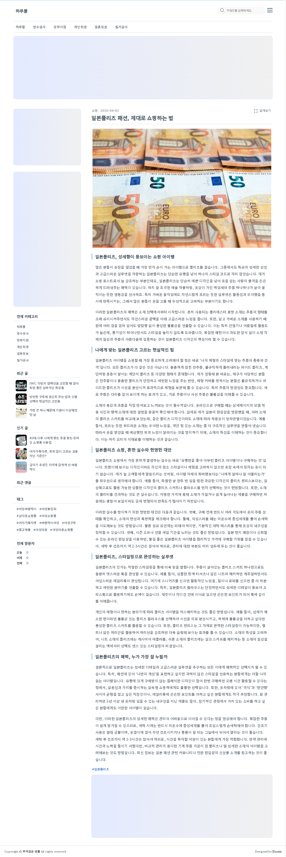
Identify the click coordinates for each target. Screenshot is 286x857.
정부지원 (59, 26)
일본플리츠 (101, 769)
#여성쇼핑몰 (47, 515)
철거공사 (121, 26)
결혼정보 (101, 26)
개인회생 (80, 26)
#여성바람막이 (26, 509)
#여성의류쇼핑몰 (61, 529)
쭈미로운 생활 (31, 851)
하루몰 (22, 11)
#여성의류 (40, 529)
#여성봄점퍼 (47, 509)
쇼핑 (95, 110)
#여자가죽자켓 (26, 522)
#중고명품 (24, 529)
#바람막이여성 (49, 522)
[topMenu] (270, 9)
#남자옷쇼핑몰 (26, 515)
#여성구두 (69, 522)
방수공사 (39, 26)
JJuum (277, 851)
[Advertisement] (143, 67)
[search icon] (222, 10)
